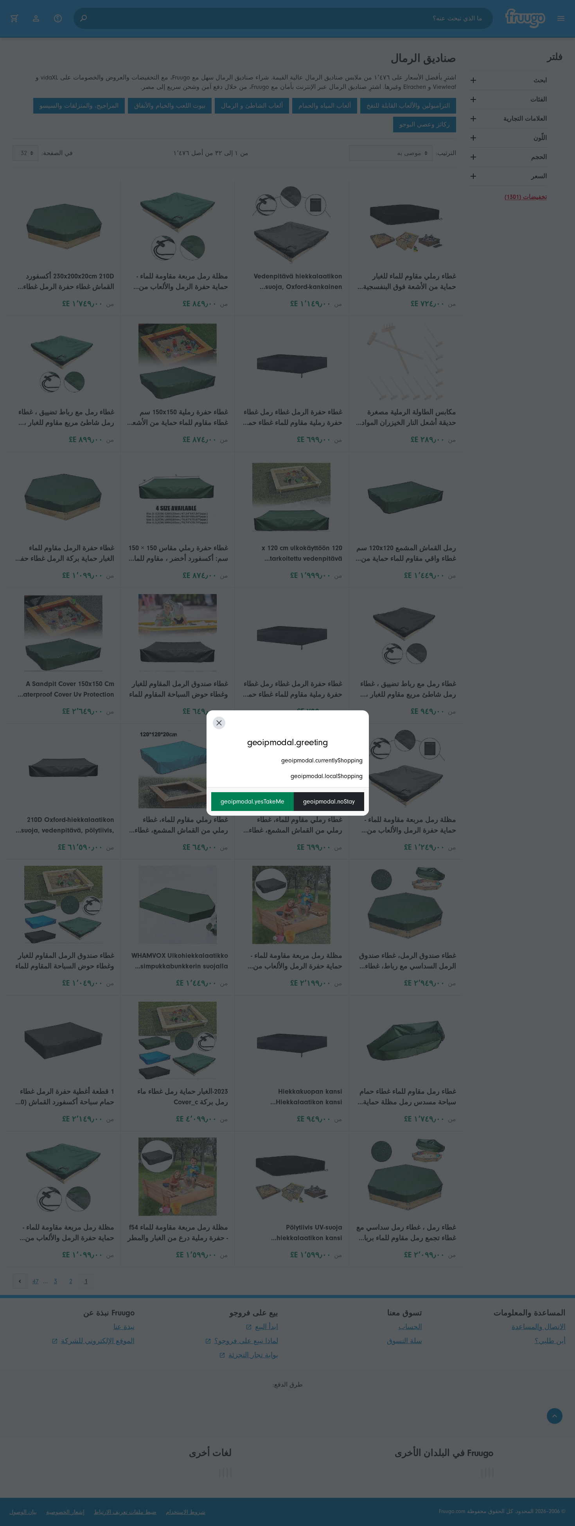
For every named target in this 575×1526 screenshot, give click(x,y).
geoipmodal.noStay (329, 801)
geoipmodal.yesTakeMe (252, 801)
